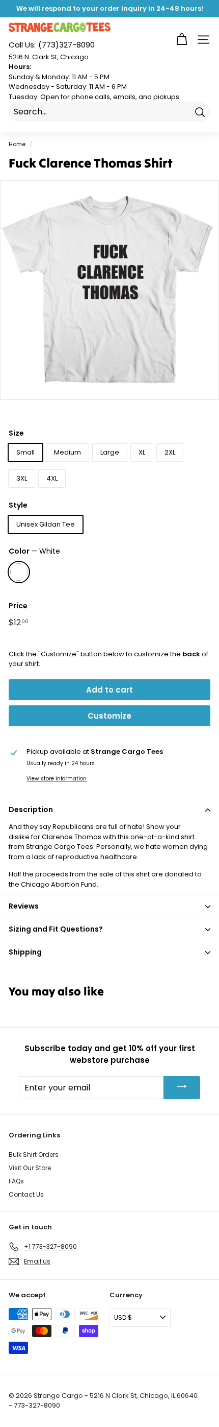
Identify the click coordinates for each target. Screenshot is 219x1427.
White (19, 572)
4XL (52, 478)
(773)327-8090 (52, 44)
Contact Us (26, 1194)
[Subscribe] (181, 1087)
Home (17, 144)
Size (16, 433)
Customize (109, 715)
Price (18, 606)
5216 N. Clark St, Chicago (49, 57)
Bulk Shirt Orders (34, 1154)
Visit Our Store (30, 1167)
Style (18, 505)
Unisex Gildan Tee (45, 524)
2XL (170, 452)
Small (25, 452)
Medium (67, 452)
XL (142, 452)
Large (109, 452)
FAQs (16, 1181)
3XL (21, 478)
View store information (56, 778)
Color (34, 551)
